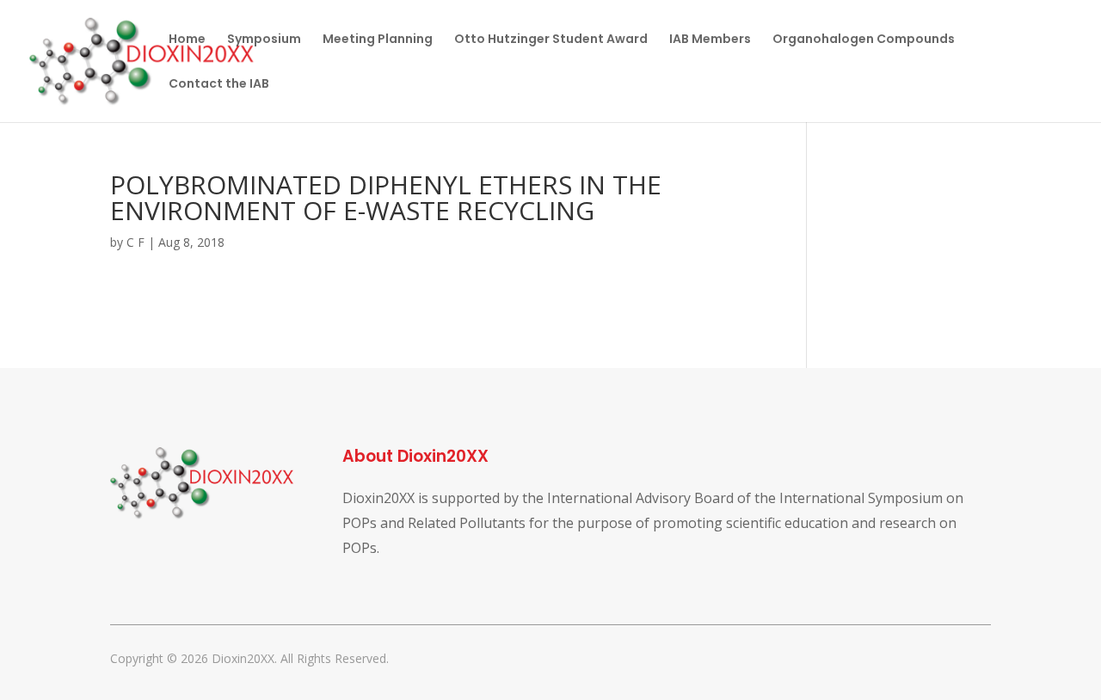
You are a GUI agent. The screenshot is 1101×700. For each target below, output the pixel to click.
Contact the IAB (219, 84)
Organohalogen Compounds (863, 40)
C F (135, 242)
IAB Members (710, 40)
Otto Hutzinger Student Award (551, 40)
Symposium (264, 40)
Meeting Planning (378, 40)
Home (187, 40)
